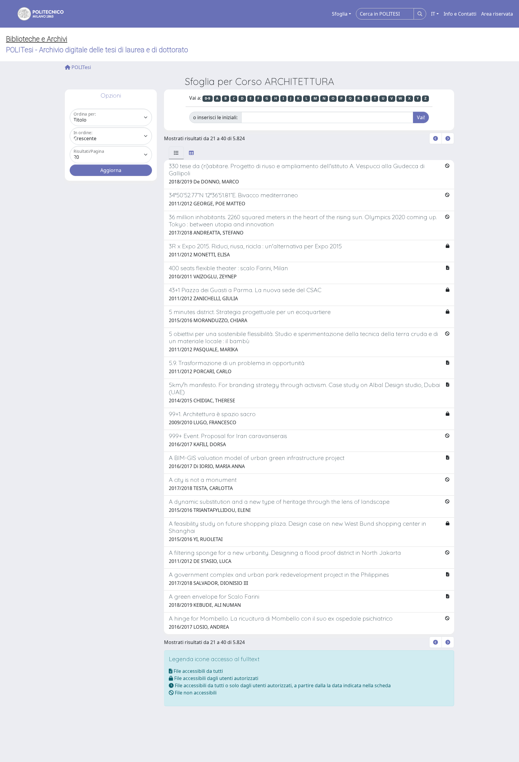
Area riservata (497, 14)
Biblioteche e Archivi (36, 39)
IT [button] (433, 14)
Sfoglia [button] (340, 14)
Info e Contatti (460, 14)
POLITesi (80, 67)
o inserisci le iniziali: (215, 117)
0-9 (207, 98)
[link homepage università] (37, 14)
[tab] (176, 153)
